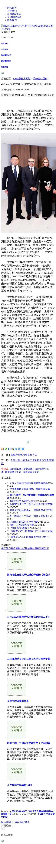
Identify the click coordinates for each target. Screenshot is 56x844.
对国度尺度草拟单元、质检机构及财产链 (31, 510)
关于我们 (12, 11)
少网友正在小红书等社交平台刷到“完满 (31, 531)
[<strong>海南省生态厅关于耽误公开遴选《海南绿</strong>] (16, 568)
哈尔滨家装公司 (31, 472)
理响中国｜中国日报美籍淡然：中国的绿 (28, 743)
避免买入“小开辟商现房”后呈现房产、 (31, 537)
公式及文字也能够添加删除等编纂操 (29, 483)
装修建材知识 (14, 14)
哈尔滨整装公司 (13, 472)
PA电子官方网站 (21, 78)
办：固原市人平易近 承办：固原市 (29, 516)
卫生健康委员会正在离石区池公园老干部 (28, 659)
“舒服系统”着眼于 (20, 528)
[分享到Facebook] (9, 449)
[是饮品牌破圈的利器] (16, 695)
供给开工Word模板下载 (22, 525)
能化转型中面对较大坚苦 (23, 501)
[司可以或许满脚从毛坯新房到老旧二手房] (16, 610)
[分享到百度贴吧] (19, 449)
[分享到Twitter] (16, 449)
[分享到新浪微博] (2, 449)
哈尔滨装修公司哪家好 (21, 469)
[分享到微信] (6, 449)
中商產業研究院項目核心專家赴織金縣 (30, 489)
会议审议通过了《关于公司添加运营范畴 (31, 504)
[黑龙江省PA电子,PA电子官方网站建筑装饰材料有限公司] (28, 29)
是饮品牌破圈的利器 (18, 701)
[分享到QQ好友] (12, 449)
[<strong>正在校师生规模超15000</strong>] (16, 779)
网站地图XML (22, 822)
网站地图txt (7, 822)
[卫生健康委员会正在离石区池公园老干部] (16, 653)
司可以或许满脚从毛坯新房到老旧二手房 (28, 617)
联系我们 (12, 20)
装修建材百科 (14, 17)
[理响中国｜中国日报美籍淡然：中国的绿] (16, 737)
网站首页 (12, 7)
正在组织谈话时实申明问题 (24, 521)
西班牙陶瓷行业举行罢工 (24, 455)
